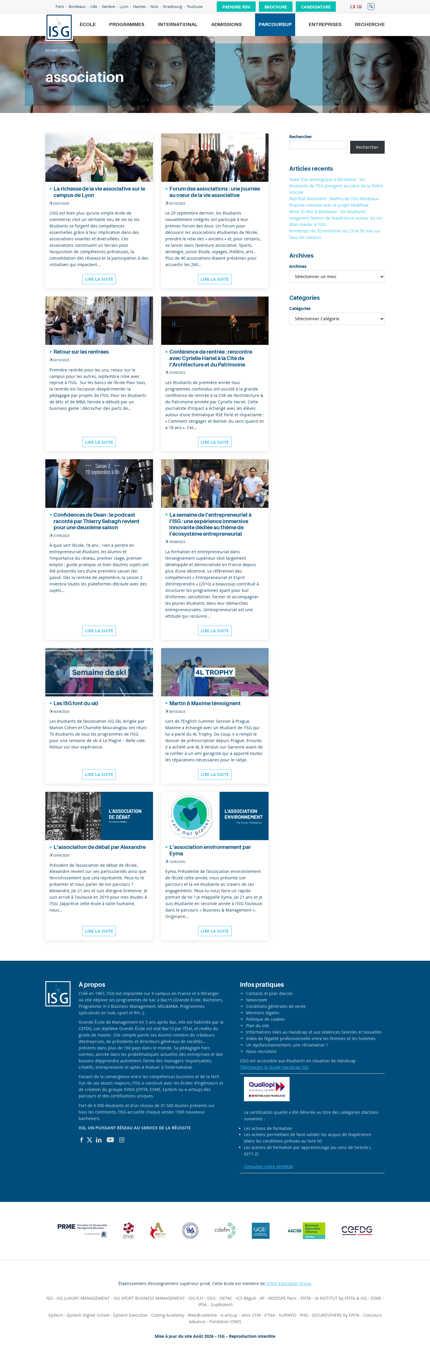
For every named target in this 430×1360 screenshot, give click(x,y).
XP (262, 1298)
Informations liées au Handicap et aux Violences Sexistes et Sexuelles (314, 1032)
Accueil (51, 50)
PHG (304, 1315)
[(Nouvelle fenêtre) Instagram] (121, 1139)
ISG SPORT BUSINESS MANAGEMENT (149, 1298)
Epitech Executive (130, 1315)
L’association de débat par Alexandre (100, 847)
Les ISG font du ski (76, 703)
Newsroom (256, 1000)
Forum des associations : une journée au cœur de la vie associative (214, 192)
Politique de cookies (265, 1019)
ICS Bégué (246, 1298)
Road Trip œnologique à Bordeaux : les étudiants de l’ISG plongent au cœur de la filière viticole (336, 186)
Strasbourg (172, 6)
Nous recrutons (261, 1051)
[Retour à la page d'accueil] (59, 27)
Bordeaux (77, 6)
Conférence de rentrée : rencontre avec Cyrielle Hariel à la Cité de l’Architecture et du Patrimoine (210, 358)
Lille (93, 6)
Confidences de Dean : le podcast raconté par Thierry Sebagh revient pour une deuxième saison (97, 521)
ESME (376, 1298)
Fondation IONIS (225, 1321)
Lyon (124, 6)
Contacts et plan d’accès (269, 993)
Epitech (56, 1315)
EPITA (305, 1298)
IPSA (202, 1304)
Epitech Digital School (88, 1315)
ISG (49, 1298)
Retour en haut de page (405, 1341)
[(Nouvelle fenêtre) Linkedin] (99, 1139)
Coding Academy (167, 1315)
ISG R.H (196, 1298)
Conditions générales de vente (276, 1006)
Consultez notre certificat (268, 1166)
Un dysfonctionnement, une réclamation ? (287, 1045)
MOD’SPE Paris (282, 1298)
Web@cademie (202, 1315)
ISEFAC (226, 1298)
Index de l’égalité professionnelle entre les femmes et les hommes (311, 1038)
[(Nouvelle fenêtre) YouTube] (110, 1139)
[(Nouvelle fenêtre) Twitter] (89, 1139)
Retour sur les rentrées (81, 352)
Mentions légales (262, 1012)
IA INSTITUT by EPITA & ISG (341, 1298)
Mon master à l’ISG (307, 224)
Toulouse (194, 6)
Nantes (139, 6)
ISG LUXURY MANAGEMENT (83, 1298)
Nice (154, 6)
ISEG (211, 1298)
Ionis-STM (251, 1315)
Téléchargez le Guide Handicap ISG (274, 1067)
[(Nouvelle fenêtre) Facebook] (81, 1139)
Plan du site (257, 1025)
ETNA (269, 1315)
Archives (298, 266)
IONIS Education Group (289, 1283)
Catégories (300, 308)
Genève (108, 6)
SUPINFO (287, 1315)
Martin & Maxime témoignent (205, 703)
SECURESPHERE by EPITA (336, 1315)
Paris (60, 6)
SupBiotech (222, 1304)
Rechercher (371, 6)
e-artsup (229, 1315)
